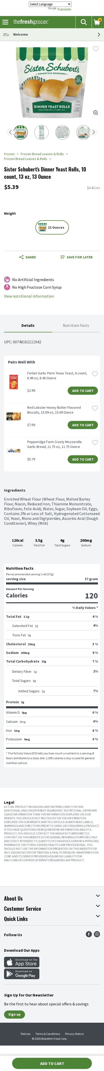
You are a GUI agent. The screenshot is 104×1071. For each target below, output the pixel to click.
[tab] (28, 325)
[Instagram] (97, 935)
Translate (64, 9)
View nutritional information (29, 296)
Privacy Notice (74, 1034)
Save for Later (80, 257)
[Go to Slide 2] (41, 132)
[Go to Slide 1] (20, 132)
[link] (76, 257)
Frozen (9, 154)
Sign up (14, 1014)
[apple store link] (21, 966)
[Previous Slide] (10, 132)
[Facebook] (89, 935)
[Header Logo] (30, 22)
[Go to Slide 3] (62, 132)
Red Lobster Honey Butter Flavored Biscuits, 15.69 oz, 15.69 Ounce (54, 410)
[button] (83, 22)
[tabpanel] (52, 549)
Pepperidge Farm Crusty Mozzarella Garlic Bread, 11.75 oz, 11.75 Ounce (54, 444)
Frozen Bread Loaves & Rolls (42, 154)
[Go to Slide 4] (83, 132)
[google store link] (21, 977)
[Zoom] (95, 112)
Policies (25, 1034)
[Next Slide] (93, 132)
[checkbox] (96, 49)
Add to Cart (83, 390)
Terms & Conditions (47, 1034)
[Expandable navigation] (5, 22)
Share (30, 257)
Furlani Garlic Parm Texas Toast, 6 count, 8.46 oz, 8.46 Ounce (57, 375)
